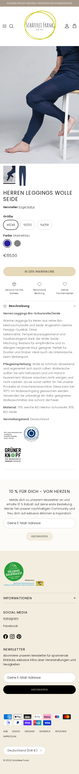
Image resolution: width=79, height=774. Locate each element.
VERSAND (30, 731)
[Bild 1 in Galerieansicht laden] (39, 105)
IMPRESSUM (9, 736)
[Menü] (4, 26)
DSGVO (16, 731)
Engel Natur (27, 207)
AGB (5, 731)
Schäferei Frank (20, 760)
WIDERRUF (45, 731)
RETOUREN (60, 731)
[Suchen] (13, 26)
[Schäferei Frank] (39, 26)
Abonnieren (39, 536)
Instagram (10, 619)
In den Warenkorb (39, 272)
